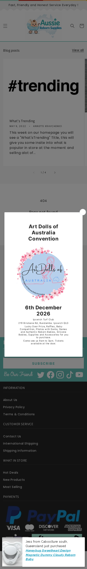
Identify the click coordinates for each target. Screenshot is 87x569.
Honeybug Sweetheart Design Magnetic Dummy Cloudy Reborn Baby (50, 555)
